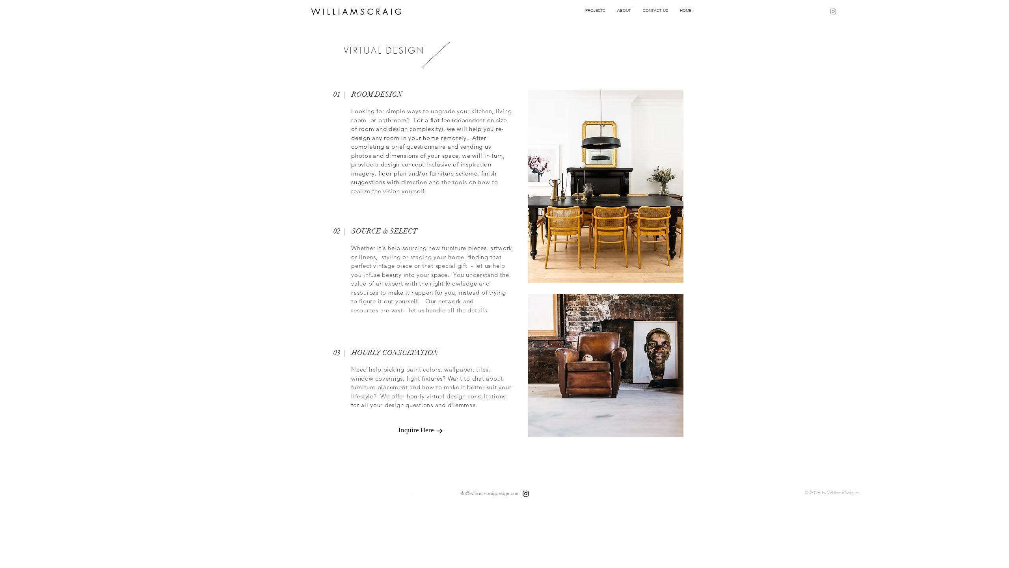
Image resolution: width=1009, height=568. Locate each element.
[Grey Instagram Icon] (833, 11)
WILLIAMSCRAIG (357, 11)
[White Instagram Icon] (416, 498)
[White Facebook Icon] (426, 498)
